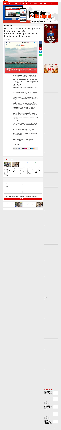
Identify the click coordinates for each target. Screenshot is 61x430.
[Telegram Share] (40, 52)
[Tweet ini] (40, 45)
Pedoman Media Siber (47, 428)
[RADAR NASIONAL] (6, 1)
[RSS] (34, 148)
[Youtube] (27, 148)
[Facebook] (20, 148)
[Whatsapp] (40, 55)
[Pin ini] (40, 48)
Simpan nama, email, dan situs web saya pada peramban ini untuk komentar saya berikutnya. (21, 196)
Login (55, 428)
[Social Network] (57, 1)
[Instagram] (25, 148)
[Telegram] (32, 148)
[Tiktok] (30, 148)
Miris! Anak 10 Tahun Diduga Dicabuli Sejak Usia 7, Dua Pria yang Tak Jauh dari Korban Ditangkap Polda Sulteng (30, 170)
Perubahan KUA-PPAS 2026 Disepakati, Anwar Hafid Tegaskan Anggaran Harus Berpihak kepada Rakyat (22, 170)
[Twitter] (23, 148)
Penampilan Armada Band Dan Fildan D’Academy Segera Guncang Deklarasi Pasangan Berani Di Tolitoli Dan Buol (32, 153)
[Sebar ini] (40, 42)
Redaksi (52, 428)
